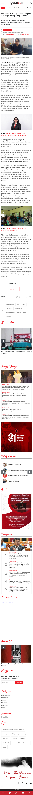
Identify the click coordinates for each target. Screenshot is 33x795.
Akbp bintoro (6, 738)
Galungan (14, 738)
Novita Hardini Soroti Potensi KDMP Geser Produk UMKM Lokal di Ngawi (20, 582)
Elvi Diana (8, 316)
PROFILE (12, 289)
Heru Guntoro (10, 34)
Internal (3, 700)
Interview (4, 703)
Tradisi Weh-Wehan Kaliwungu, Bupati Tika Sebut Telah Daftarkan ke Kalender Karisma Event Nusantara (19, 565)
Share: (3, 297)
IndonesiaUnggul (10, 312)
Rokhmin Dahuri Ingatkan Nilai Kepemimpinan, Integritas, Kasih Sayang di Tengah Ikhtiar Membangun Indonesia (18, 590)
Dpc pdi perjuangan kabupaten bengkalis (13, 729)
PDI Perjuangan (10, 304)
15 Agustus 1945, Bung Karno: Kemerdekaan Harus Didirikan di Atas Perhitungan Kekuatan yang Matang (15, 417)
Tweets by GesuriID (7, 602)
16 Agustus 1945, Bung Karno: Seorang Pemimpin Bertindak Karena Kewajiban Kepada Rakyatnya (16, 403)
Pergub (4, 747)
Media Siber (4, 717)
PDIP (18, 304)
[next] (29, 341)
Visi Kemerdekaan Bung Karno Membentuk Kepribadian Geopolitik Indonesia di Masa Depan (14, 395)
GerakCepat (18, 308)
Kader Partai (9, 308)
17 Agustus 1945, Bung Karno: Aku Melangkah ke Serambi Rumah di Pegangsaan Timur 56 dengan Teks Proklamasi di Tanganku (15, 387)
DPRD (23, 304)
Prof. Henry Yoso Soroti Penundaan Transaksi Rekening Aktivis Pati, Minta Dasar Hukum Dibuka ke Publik (19, 574)
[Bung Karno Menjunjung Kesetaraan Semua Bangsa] (16, 654)
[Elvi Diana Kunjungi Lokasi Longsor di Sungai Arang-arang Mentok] (16, 46)
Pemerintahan (8, 30)
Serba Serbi (4, 705)
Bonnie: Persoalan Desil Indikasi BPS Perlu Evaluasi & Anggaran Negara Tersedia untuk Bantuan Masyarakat (18, 556)
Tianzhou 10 (6, 742)
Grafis (3, 708)
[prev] (3, 472)
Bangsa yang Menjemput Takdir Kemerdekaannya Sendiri (11, 410)
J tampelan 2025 (16, 742)
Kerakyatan (4, 697)
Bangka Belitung (21, 312)
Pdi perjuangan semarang (19, 734)
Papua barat (26, 742)
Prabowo (22, 738)
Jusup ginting (6, 734)
